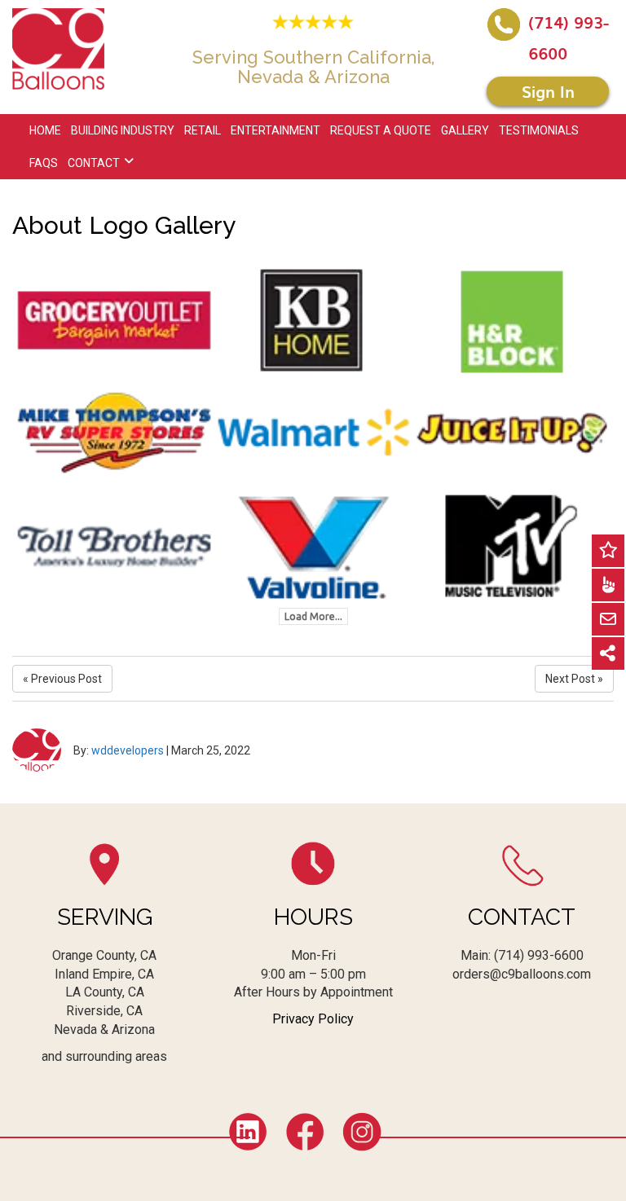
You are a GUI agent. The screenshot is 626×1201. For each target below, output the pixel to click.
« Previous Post (62, 678)
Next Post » (574, 678)
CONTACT (94, 162)
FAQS (43, 162)
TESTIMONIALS (539, 130)
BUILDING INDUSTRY (122, 130)
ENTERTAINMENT (275, 130)
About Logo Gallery (124, 225)
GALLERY (465, 130)
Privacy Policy (313, 1019)
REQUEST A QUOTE (380, 130)
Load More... (313, 616)
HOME (45, 130)
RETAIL (202, 130)
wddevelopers (127, 750)
